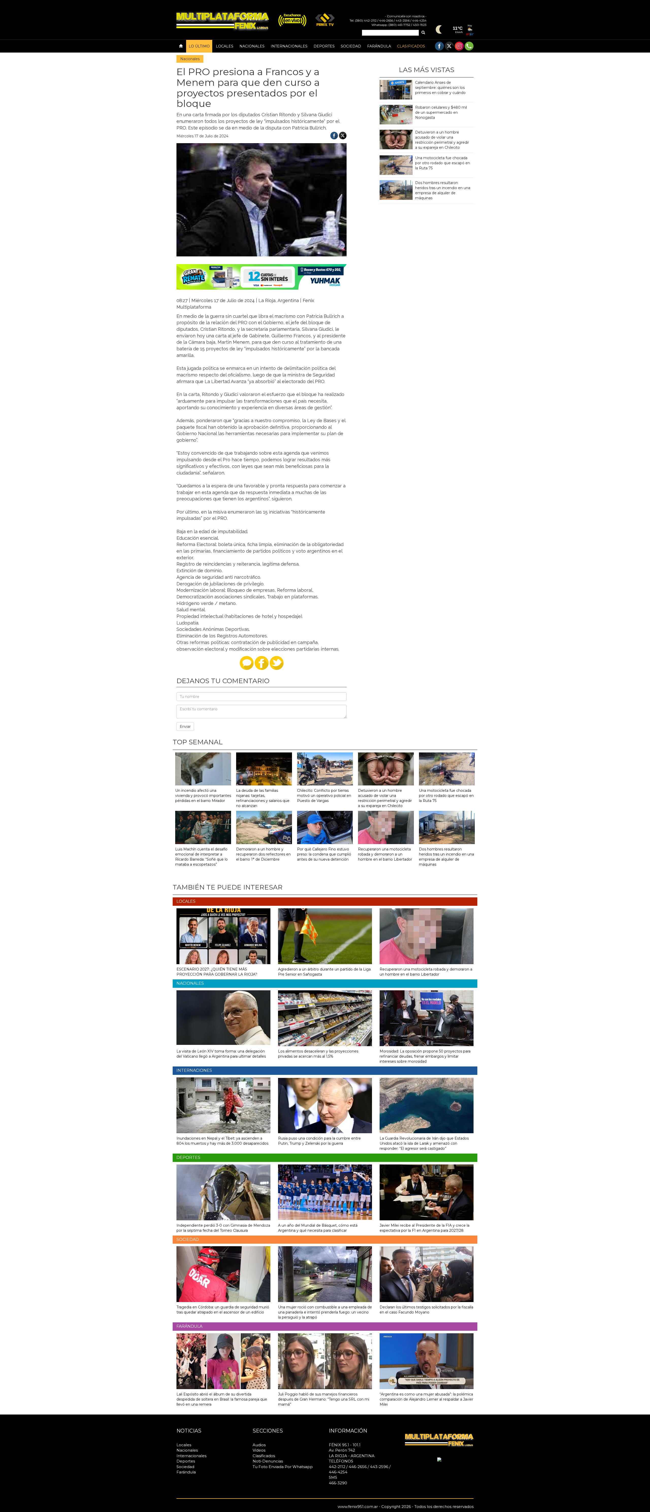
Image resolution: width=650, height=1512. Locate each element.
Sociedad (351, 46)
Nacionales (252, 46)
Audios (259, 1444)
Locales (224, 46)
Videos (259, 1450)
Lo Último (199, 46)
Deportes (324, 46)
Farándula (379, 46)
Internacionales (289, 46)
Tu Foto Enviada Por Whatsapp (283, 1466)
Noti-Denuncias (268, 1461)
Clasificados (411, 46)
